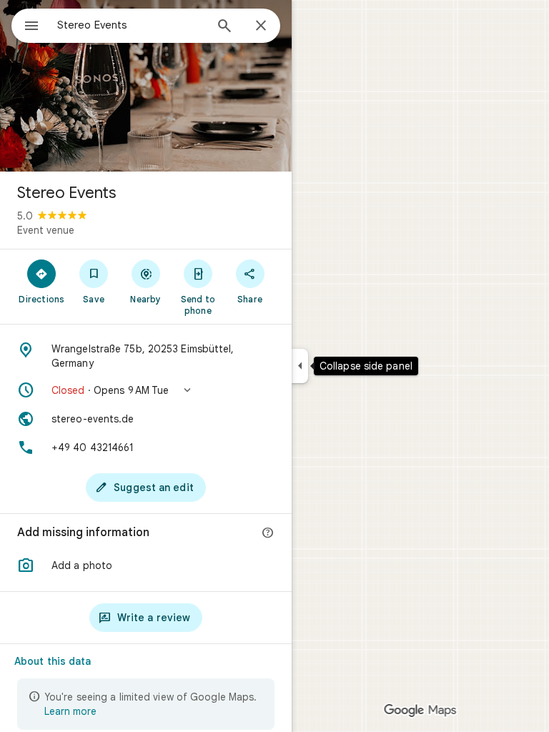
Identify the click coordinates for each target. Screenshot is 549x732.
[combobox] (130, 25)
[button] (146, 390)
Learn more (70, 711)
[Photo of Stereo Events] (146, 86)
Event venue (45, 230)
